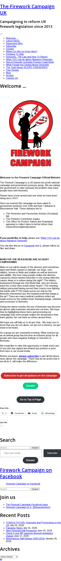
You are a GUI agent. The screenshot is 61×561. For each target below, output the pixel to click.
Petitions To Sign (15, 54)
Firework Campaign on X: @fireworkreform (28, 507)
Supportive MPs (14, 43)
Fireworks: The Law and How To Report (27, 57)
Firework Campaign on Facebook (23, 484)
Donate (10, 49)
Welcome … (12, 38)
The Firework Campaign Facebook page (27, 504)
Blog (8, 73)
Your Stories (12, 70)
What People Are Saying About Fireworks (27, 65)
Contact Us (12, 78)
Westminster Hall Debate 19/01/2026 (25, 538)
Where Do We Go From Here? (21, 51)
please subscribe (29, 356)
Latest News (13, 41)
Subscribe (11, 46)
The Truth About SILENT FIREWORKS (27, 67)
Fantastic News (14, 528)
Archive (10, 75)
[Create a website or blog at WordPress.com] (1, 559)
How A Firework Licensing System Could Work (30, 62)
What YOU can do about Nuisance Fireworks (29, 59)
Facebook (29, 245)
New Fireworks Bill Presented (21, 530)
